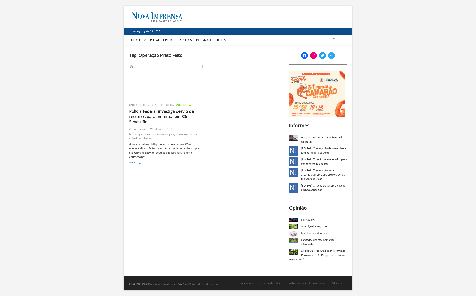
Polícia (158, 104)
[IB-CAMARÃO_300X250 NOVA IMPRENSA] (317, 72)
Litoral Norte (149, 134)
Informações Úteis (209, 39)
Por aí (154, 39)
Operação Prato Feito (178, 134)
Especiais (185, 39)
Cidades (136, 39)
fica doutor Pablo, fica (314, 233)
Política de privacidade (270, 283)
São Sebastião (184, 104)
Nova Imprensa (139, 128)
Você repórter (319, 283)
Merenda (161, 134)
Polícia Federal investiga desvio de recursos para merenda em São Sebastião (161, 116)
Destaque (137, 134)
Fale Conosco (338, 283)
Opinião (168, 39)
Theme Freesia (168, 283)
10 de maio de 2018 (162, 128)
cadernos (135, 104)
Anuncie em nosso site (296, 283)
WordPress (182, 283)
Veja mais (138, 163)
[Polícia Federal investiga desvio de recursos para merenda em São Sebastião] (166, 82)
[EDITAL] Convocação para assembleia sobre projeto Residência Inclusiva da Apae (323, 174)
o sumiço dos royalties (314, 226)
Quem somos (247, 283)
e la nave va (308, 219)
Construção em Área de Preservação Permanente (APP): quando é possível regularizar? (318, 255)
